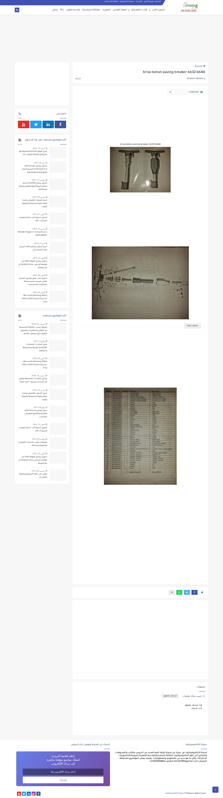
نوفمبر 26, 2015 (38, 439)
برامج (55, 10)
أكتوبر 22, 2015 (39, 258)
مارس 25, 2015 (38, 197)
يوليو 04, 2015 (39, 407)
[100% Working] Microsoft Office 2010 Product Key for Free (34, 299)
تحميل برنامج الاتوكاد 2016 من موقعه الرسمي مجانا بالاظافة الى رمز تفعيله (32, 264)
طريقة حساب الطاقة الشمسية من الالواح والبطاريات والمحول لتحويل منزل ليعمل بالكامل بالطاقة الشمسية (33, 330)
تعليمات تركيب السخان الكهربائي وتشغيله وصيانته (32, 444)
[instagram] (34, 794)
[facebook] (60, 124)
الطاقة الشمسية (91, 10)
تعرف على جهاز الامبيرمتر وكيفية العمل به (33, 475)
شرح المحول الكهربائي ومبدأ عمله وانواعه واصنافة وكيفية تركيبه (34, 203)
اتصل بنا (139, 1)
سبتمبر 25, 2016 (38, 324)
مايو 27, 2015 (39, 243)
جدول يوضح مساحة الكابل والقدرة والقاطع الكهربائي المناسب (35, 413)
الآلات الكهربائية (139, 10)
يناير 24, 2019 (39, 162)
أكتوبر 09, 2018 (39, 275)
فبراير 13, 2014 (39, 148)
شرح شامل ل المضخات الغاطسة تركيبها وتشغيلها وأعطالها (35, 347)
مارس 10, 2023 (38, 229)
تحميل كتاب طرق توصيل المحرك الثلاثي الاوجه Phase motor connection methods (33, 281)
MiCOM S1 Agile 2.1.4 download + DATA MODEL (32, 233)
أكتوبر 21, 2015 (39, 214)
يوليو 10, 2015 (39, 341)
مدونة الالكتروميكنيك (174, 793)
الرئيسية (198, 66)
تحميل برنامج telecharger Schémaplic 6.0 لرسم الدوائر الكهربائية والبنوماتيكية (34, 169)
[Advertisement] (111, 38)
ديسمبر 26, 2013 (38, 471)
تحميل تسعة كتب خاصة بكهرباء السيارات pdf (33, 219)
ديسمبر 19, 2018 (38, 375)
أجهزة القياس (120, 10)
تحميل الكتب (158, 10)
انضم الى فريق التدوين (152, 1)
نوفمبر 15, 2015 (38, 180)
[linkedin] (48, 124)
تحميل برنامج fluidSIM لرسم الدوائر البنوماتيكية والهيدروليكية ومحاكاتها (33, 186)
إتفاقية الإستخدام (111, 1)
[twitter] (36, 124)
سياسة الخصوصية (127, 1)
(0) (77, 79)
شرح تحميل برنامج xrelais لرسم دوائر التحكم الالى (33, 248)
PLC (62, 10)
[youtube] (23, 124)
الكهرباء (106, 10)
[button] (194, 592)
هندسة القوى (73, 10)
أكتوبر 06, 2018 (39, 292)
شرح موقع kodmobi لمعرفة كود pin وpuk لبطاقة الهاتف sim (33, 153)
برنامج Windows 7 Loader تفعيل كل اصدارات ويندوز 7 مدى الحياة (33, 380)
